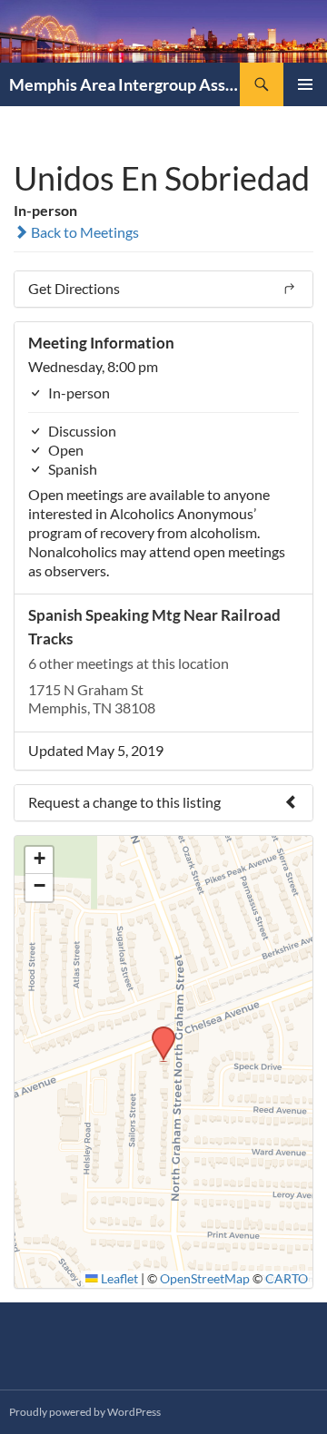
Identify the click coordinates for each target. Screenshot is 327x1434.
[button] (157, 1031)
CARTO (286, 1279)
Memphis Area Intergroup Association (124, 84)
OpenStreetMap (205, 1279)
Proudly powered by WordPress (85, 1412)
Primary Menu (305, 84)
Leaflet (118, 1279)
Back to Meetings (83, 232)
